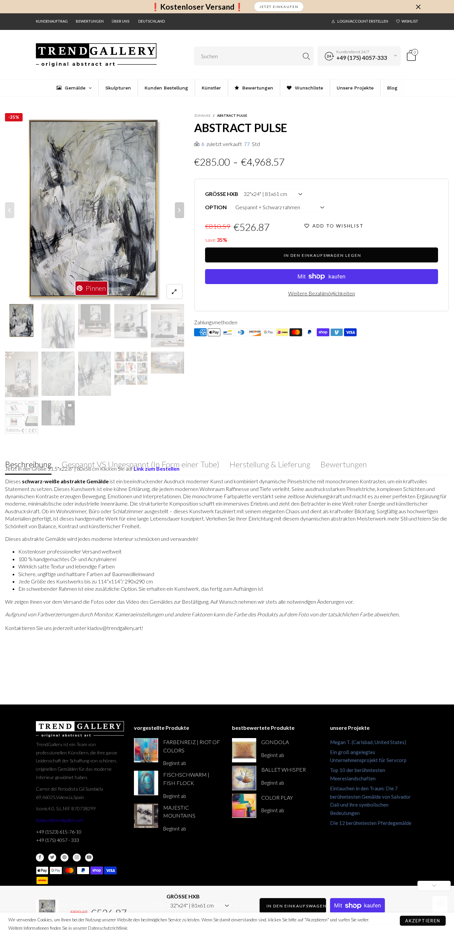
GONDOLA (275, 742)
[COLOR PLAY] (244, 806)
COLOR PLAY (277, 797)
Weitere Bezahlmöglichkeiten (321, 293)
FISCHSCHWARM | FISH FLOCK (186, 778)
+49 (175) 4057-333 (361, 57)
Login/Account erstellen (362, 21)
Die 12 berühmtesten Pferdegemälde (370, 823)
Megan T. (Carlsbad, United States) (368, 742)
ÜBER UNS (120, 21)
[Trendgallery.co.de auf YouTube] (89, 857)
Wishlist (409, 21)
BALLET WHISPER (283, 769)
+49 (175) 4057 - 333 (57, 840)
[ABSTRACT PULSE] (94, 210)
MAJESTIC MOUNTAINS (179, 811)
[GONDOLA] (244, 750)
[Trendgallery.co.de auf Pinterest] (64, 857)
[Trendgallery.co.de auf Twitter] (52, 857)
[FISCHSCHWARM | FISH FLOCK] (146, 783)
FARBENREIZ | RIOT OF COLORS (191, 746)
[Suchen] (306, 56)
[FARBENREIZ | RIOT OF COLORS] (146, 750)
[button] (9, 210)
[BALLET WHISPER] (244, 778)
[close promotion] (418, 6)
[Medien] (174, 291)
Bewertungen (90, 21)
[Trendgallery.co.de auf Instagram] (77, 857)
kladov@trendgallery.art (59, 820)
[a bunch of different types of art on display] (21, 417)
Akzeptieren (422, 920)
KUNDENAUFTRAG (52, 21)
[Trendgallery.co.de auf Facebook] (40, 857)
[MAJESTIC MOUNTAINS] (146, 816)
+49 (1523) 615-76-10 (58, 832)
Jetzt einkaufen (278, 7)
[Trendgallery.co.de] (96, 55)
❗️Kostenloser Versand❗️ (197, 7)
